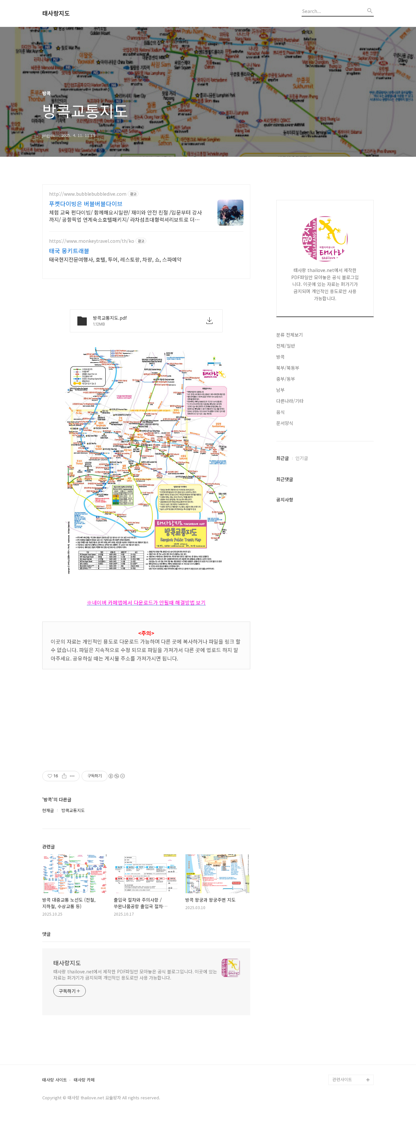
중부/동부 (285, 379)
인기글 (301, 458)
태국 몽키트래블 (69, 250)
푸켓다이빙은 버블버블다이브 (86, 203)
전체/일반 (285, 345)
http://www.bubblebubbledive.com (87, 194)
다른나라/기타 (290, 401)
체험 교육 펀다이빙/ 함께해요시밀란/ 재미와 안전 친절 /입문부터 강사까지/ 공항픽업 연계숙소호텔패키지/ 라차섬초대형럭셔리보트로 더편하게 (126, 215)
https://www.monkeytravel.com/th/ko (91, 241)
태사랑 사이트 (54, 1080)
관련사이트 (342, 1079)
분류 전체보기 (289, 334)
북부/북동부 (287, 367)
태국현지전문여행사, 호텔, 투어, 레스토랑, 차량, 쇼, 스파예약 (115, 259)
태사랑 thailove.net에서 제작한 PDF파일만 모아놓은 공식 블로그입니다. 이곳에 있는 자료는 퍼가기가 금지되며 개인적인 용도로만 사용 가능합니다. (135, 974)
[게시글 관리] (72, 776)
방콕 (280, 356)
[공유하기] (64, 776)
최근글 (282, 458)
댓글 (46, 934)
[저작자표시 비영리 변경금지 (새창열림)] (116, 776)
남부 (280, 390)
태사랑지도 (56, 13)
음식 (280, 412)
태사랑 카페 (84, 1080)
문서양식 (284, 423)
